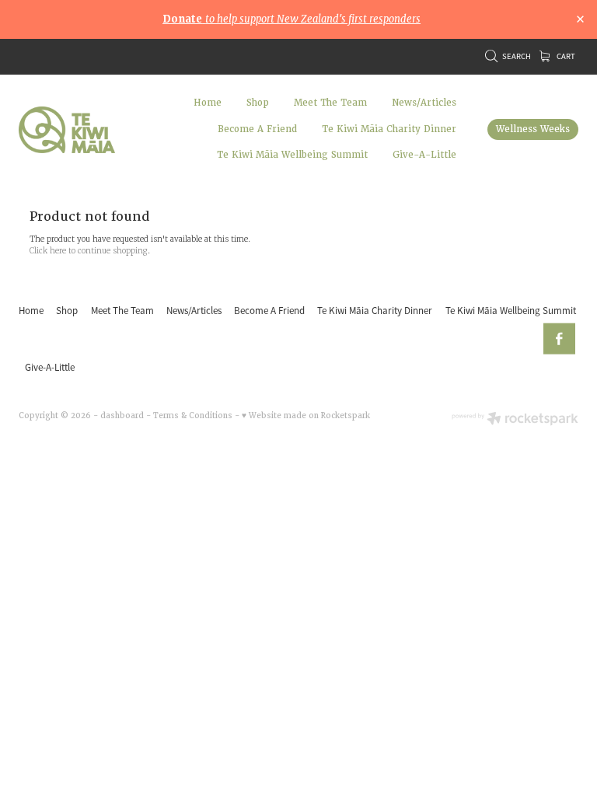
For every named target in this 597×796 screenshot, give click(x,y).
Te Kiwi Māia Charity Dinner (389, 129)
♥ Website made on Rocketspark (306, 415)
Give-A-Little (424, 155)
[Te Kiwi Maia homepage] (75, 129)
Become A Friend (257, 129)
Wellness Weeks (533, 129)
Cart (565, 56)
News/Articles (424, 103)
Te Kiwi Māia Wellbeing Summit (292, 155)
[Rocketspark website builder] (515, 419)
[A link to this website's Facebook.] (559, 339)
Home (208, 103)
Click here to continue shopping (89, 251)
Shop (257, 103)
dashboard (122, 415)
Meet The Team (330, 103)
